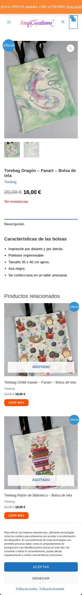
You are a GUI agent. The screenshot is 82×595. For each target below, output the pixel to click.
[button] (63, 22)
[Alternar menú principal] (8, 22)
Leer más (16, 402)
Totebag (10, 182)
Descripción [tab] (14, 224)
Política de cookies (26, 588)
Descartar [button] (74, 7)
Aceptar (41, 567)
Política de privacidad (52, 588)
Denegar (41, 578)
